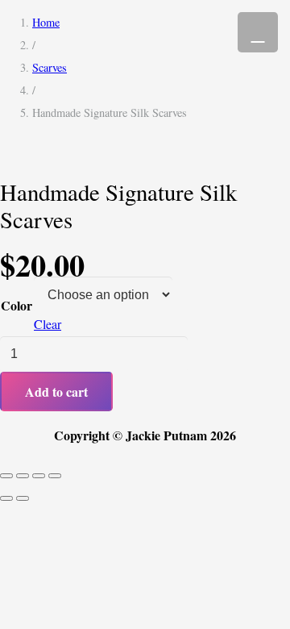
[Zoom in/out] (6, 475)
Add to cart (56, 391)
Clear (47, 323)
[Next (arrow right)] (22, 498)
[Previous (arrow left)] (6, 498)
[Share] (38, 475)
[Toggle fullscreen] (22, 475)
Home (46, 22)
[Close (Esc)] (54, 475)
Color (16, 305)
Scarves (49, 67)
